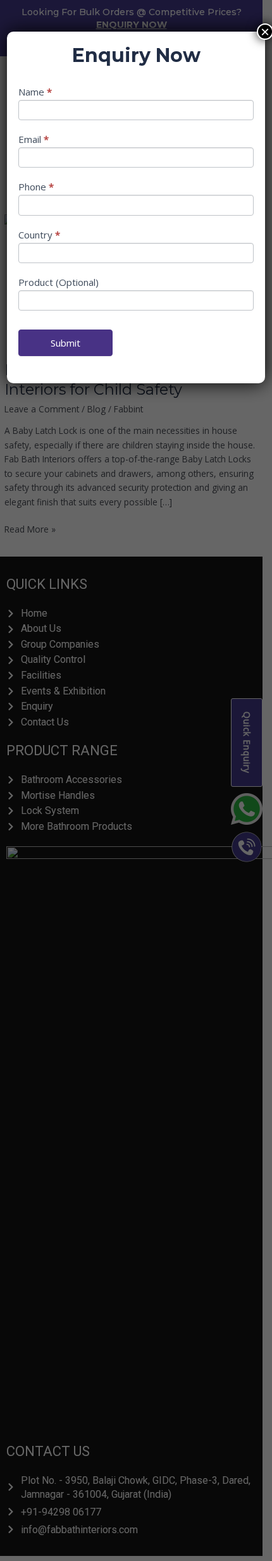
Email (33, 139)
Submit (65, 342)
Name (35, 91)
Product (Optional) (58, 282)
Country (39, 234)
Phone (36, 186)
